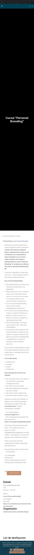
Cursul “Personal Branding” (12, 496)
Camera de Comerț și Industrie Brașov (16, 512)
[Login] (29, 6)
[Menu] (31, 6)
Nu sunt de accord (18, 549)
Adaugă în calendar (14, 473)
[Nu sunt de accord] (32, 548)
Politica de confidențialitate (17, 552)
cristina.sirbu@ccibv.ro (12, 414)
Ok (11, 549)
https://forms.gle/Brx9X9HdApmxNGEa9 (18, 422)
